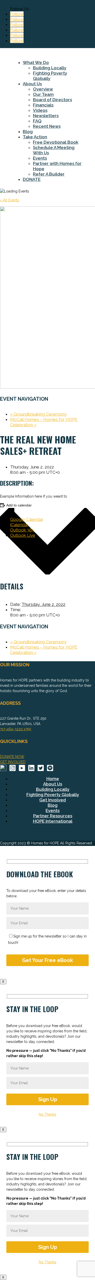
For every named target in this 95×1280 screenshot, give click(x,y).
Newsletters (46, 115)
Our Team (43, 94)
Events (40, 158)
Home (52, 778)
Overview (43, 89)
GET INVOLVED (13, 762)
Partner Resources (52, 815)
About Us (32, 83)
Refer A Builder (49, 174)
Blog (28, 131)
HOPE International (52, 821)
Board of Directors (52, 99)
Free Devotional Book (55, 142)
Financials (43, 105)
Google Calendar (26, 519)
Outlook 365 (22, 529)
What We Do (36, 62)
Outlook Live (22, 535)
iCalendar (19, 524)
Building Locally (49, 67)
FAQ (37, 120)
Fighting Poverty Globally (50, 76)
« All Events (9, 200)
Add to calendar (19, 505)
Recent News (47, 126)
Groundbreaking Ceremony (38, 414)
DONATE (32, 179)
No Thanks (47, 1114)
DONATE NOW (12, 757)
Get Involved (52, 799)
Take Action (35, 136)
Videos (40, 110)
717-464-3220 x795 (15, 729)
